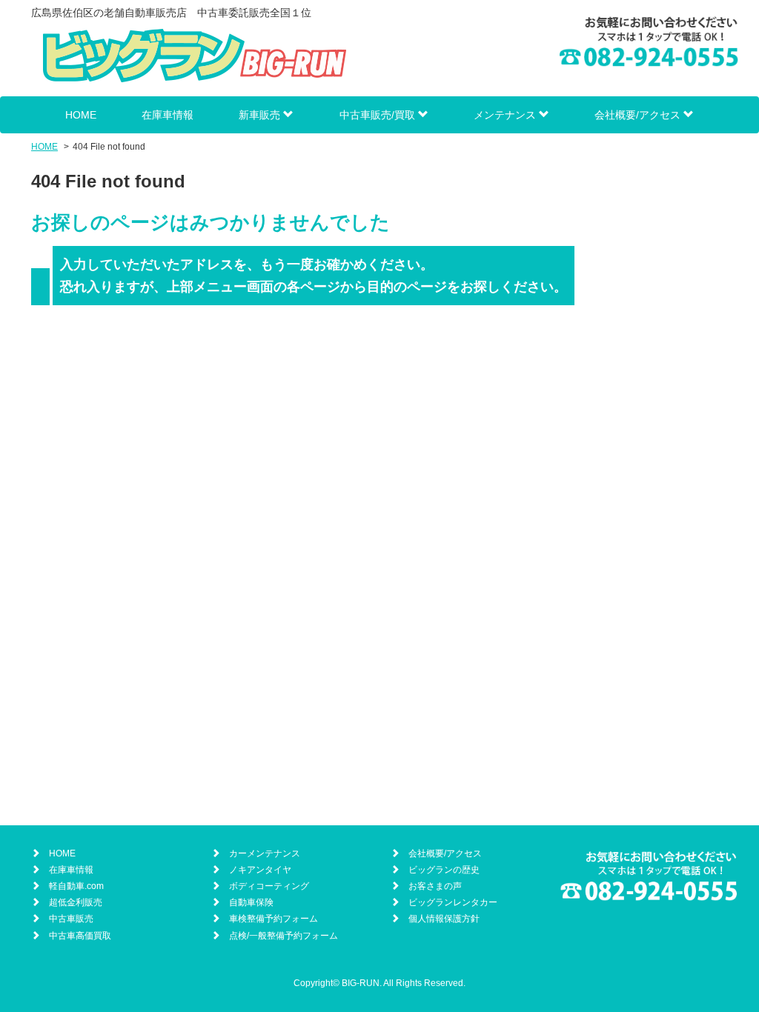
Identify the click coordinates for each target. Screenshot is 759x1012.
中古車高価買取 (80, 936)
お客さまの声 (435, 886)
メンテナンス (506, 115)
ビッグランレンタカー (452, 902)
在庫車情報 (167, 115)
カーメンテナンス (264, 853)
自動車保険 (251, 902)
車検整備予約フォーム (273, 918)
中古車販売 (71, 918)
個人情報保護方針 (444, 918)
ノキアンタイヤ (260, 870)
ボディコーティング (269, 886)
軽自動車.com (76, 886)
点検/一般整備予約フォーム (283, 936)
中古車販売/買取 (378, 115)
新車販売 (261, 115)
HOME (80, 115)
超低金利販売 (75, 902)
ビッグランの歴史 (444, 870)
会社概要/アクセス (638, 115)
